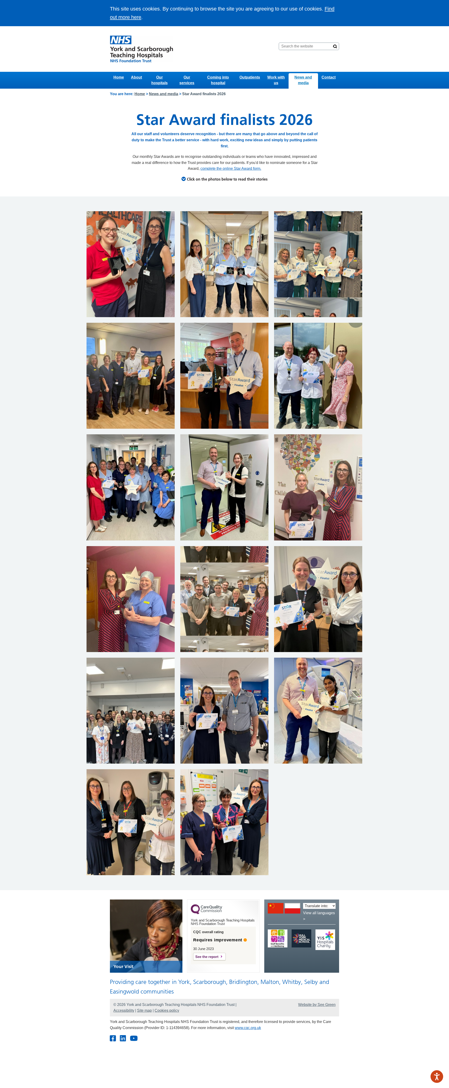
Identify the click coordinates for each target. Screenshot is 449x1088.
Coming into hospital (218, 80)
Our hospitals (159, 80)
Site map (144, 1010)
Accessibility (123, 1010)
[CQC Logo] (206, 913)
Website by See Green (317, 1005)
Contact (329, 77)
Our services (186, 80)
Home (118, 77)
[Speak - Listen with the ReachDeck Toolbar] (437, 1076)
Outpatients (249, 77)
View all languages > (319, 916)
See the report (206, 957)
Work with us (276, 80)
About (136, 77)
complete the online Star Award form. (230, 168)
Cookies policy (167, 1010)
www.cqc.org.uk (248, 1028)
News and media (303, 80)
